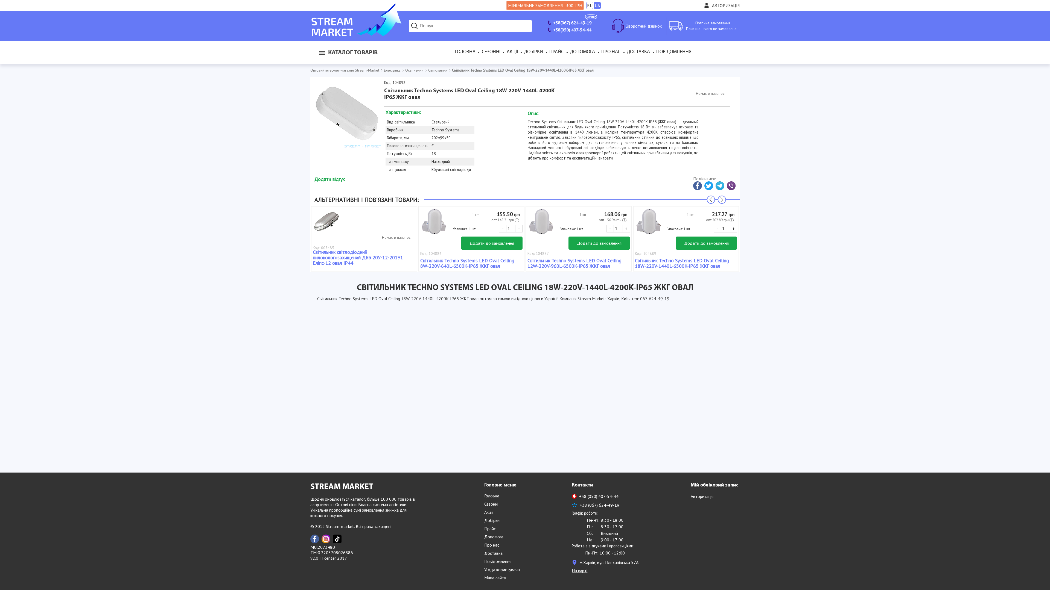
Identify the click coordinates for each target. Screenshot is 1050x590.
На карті (579, 570)
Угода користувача (502, 569)
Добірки (533, 52)
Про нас (611, 52)
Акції (512, 52)
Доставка (638, 52)
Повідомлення (674, 52)
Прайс (556, 52)
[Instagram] (326, 539)
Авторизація (726, 5)
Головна (465, 52)
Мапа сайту (495, 577)
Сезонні (491, 52)
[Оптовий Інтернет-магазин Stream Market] (355, 34)
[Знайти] (414, 26)
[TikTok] (337, 539)
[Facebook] (314, 539)
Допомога (582, 52)
